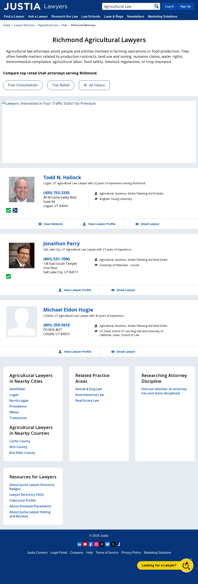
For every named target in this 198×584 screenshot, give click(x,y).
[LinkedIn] (79, 544)
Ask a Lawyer (38, 16)
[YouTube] (85, 544)
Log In (169, 6)
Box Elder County (22, 453)
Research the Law (64, 16)
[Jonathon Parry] (21, 255)
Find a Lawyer (14, 16)
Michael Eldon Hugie (68, 309)
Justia (6, 25)
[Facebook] (90, 544)
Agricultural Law (48, 25)
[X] (113, 544)
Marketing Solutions (162, 16)
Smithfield (17, 389)
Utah (64, 25)
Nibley (14, 412)
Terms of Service (107, 552)
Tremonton (18, 418)
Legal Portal (58, 552)
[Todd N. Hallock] (21, 189)
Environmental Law (89, 395)
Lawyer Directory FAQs (26, 494)
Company (76, 552)
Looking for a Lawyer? (159, 565)
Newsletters (135, 16)
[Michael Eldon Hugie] (21, 321)
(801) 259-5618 (56, 325)
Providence (17, 406)
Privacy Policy (131, 552)
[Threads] (102, 544)
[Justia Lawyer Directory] (22, 6)
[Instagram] (96, 544)
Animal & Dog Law (88, 389)
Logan (14, 395)
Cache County (19, 441)
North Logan (18, 400)
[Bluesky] (107, 544)
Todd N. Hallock (62, 177)
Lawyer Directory (24, 25)
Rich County (18, 447)
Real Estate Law (87, 400)
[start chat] (186, 565)
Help (89, 552)
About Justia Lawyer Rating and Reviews (29, 514)
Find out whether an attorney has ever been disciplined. (164, 391)
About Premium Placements (30, 506)
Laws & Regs (113, 16)
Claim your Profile (22, 500)
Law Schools (90, 16)
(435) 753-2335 (56, 192)
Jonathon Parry (61, 243)
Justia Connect (37, 552)
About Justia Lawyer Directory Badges (32, 487)
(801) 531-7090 (56, 258)
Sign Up (185, 6)
